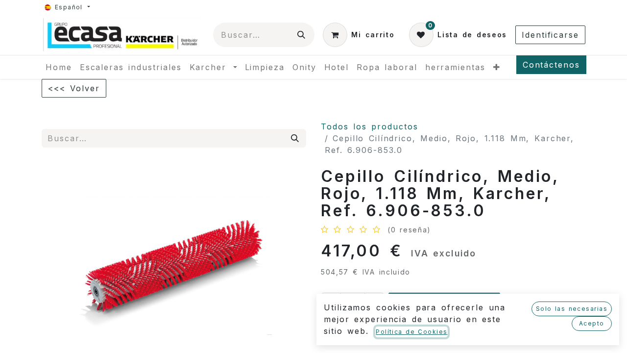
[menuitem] (59, 67)
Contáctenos (551, 65)
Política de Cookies (411, 331)
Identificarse (550, 35)
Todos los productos (369, 126)
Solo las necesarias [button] (571, 308)
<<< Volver (74, 88)
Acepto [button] (591, 323)
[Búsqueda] (301, 35)
